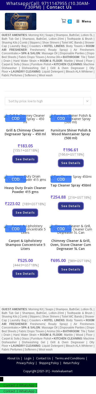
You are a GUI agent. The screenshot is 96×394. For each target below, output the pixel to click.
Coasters (35, 46)
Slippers (34, 42)
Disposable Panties (72, 53)
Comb (23, 42)
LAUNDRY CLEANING (26, 71)
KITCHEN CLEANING (68, 64)
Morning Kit (35, 35)
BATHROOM (71, 57)
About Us (13, 358)
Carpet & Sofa (11, 64)
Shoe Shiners (50, 42)
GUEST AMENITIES (14, 35)
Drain (6, 60)
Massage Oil (50, 53)
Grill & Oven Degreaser (67, 68)
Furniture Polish (41, 64)
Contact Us (43, 358)
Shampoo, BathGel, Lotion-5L (74, 35)
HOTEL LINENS (54, 46)
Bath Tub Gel (10, 38)
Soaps (49, 35)
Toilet (91, 57)
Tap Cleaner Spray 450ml (70, 185)
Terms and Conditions (70, 358)
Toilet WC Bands (72, 42)
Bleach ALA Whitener (79, 71)
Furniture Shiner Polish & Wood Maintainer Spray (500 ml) (71, 134)
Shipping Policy (49, 363)
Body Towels (74, 46)
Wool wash (46, 75)
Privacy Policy (25, 363)
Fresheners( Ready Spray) (49, 49)
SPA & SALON (30, 53)
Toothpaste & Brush (80, 38)
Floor (89, 60)
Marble (68, 60)
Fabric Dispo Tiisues (32, 57)
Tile (83, 57)
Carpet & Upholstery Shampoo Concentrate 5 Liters (25, 245)
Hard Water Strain (25, 60)
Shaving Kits (9, 42)
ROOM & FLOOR (51, 60)
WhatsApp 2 (28, 385)
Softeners (30, 75)
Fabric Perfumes (12, 75)
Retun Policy (71, 363)
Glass (25, 64)
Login (27, 358)
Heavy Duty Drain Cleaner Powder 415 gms (25, 190)
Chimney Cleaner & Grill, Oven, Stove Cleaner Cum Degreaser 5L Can (70, 245)
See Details (25, 159)
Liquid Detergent (52, 71)
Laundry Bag (18, 46)
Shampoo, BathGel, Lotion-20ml (43, 38)
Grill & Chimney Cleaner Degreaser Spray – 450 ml (25, 132)
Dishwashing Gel (33, 68)
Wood (79, 60)
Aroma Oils (54, 57)
